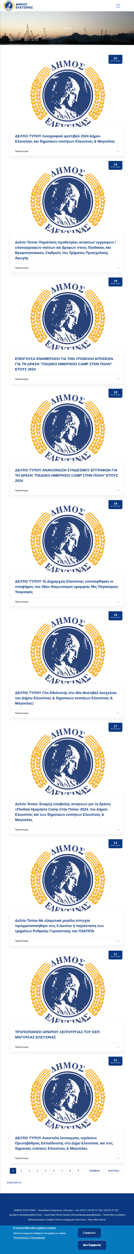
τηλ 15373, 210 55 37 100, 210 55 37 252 (97, 1210)
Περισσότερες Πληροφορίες (29, 1237)
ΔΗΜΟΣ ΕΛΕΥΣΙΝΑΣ (25, 1210)
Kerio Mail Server (97, 1219)
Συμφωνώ (89, 1232)
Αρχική (67, 28)
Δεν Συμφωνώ (92, 1244)
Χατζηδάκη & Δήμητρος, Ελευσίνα (55, 1210)
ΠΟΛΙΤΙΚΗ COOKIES (114, 1215)
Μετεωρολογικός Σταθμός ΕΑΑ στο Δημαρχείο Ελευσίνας (57, 1219)
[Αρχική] (18, 5)
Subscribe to (14, 1182)
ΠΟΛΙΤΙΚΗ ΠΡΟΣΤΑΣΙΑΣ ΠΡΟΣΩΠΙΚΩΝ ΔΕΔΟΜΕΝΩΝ (72, 1215)
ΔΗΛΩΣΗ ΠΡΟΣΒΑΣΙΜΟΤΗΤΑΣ (25, 1215)
